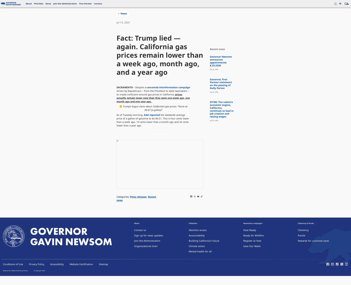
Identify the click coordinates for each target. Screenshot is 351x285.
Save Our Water (252, 246)
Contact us (140, 230)
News (48, 3)
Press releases (138, 196)
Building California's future (204, 240)
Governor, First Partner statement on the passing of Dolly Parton (221, 84)
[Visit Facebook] (327, 265)
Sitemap (103, 264)
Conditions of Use (13, 264)
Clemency (303, 230)
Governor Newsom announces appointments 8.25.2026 (221, 61)
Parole (301, 235)
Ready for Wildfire (253, 235)
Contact (98, 3)
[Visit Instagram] (332, 265)
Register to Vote (252, 240)
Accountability (197, 235)
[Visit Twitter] (341, 265)
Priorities (38, 3)
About (29, 3)
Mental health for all (200, 251)
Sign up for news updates (148, 235)
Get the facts (160, 134)
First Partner (85, 3)
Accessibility (57, 264)
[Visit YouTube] (346, 265)
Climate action (197, 246)
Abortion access (198, 230)
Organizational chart (145, 246)
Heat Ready (249, 230)
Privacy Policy (36, 264)
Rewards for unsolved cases (313, 240)
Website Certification (81, 264)
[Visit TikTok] (337, 265)
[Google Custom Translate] (340, 3)
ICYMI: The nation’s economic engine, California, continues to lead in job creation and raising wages (222, 109)
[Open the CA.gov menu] (347, 4)
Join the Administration (65, 3)
